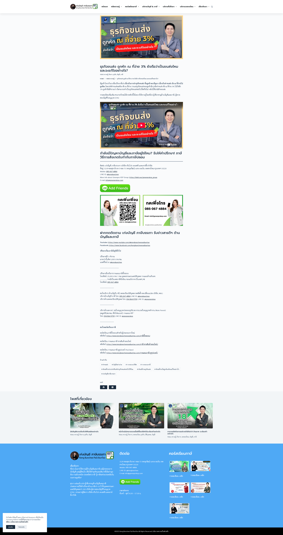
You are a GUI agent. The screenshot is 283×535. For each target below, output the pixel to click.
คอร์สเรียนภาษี (131, 6)
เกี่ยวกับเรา (203, 6)
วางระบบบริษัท (131, 365)
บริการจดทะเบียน (186, 6)
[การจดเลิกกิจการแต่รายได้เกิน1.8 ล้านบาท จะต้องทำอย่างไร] (190, 416)
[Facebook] (103, 387)
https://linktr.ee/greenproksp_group (143, 177)
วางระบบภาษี (145, 365)
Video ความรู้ (104, 74)
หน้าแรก (105, 6)
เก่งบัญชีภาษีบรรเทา (108, 374)
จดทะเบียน (136, 434)
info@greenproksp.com (114, 180)
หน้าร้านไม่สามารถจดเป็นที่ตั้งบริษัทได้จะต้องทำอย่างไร (139, 431)
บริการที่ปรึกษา (168, 6)
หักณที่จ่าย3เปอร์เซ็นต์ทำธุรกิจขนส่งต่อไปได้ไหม (117, 369)
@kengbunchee (113, 174)
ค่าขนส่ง (104, 365)
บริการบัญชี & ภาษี (149, 6)
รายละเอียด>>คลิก (176, 476)
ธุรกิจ (114, 74)
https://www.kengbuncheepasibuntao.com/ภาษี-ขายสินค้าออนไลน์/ (132, 344)
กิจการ (110, 74)
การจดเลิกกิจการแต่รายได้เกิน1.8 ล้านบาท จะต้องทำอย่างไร (187, 432)
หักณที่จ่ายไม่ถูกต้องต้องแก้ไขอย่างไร (166, 369)
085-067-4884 (111, 171)
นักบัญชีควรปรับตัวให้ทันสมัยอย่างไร (84, 431)
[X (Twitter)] (112, 387)
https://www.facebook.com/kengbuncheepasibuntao (129, 245)
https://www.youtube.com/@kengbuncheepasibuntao (129, 242)
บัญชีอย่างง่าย (117, 365)
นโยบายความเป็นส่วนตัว (160, 531)
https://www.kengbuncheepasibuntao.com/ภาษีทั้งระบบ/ (128, 336)
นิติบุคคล (148, 434)
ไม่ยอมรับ (21, 527)
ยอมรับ (10, 527)
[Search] (212, 7)
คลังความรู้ (115, 6)
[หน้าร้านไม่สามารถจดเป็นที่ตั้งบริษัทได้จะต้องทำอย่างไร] (141, 416)
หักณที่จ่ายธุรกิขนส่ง (144, 369)
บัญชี (118, 74)
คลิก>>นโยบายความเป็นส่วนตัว (17, 522)
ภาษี (122, 74)
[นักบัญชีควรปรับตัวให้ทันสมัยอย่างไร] (93, 416)
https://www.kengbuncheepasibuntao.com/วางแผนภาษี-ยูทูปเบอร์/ (132, 353)
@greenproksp (150, 299)
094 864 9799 (131, 299)
